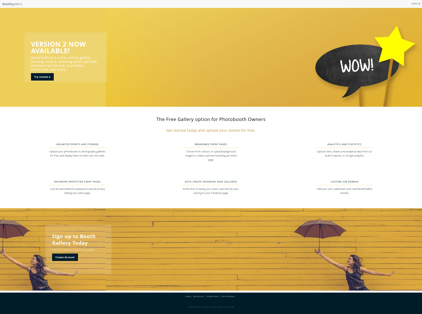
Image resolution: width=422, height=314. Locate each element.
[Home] (11, 5)
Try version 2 (42, 76)
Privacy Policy (212, 296)
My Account (198, 296)
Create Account (65, 257)
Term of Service (227, 296)
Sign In (415, 3)
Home (187, 296)
